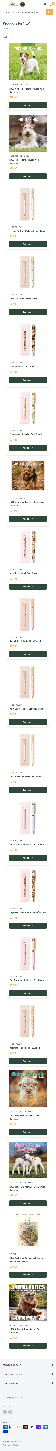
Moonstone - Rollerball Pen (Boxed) (25, 434)
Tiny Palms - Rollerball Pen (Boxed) (25, 776)
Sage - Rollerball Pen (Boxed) (23, 298)
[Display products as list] (52, 37)
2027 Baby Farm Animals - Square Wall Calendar (27, 1188)
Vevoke (12, 1254)
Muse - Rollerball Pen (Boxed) (23, 366)
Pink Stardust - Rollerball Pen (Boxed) (27, 980)
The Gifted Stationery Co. (21, 1112)
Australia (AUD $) (11, 1398)
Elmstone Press (17, 498)
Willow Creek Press (19, 1325)
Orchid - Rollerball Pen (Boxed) (23, 573)
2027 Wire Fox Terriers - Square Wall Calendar (26, 90)
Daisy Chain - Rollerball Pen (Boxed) (26, 708)
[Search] (49, 12)
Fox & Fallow (15, 227)
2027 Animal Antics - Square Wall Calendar (25, 1331)
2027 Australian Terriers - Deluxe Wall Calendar (27, 504)
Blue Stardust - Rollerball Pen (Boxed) (27, 844)
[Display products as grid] (47, 37)
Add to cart (28, 105)
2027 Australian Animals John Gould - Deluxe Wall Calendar (27, 1259)
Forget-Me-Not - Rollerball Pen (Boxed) (27, 231)
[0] (51, 4)
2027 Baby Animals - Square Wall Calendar (24, 1117)
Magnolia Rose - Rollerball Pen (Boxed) (27, 912)
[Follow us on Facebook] (5, 1412)
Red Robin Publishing (19, 84)
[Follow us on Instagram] (10, 1412)
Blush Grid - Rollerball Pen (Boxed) (25, 641)
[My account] (45, 4)
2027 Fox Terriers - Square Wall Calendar (24, 161)
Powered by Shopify (11, 1445)
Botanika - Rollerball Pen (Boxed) (24, 1047)
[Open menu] (4, 5)
